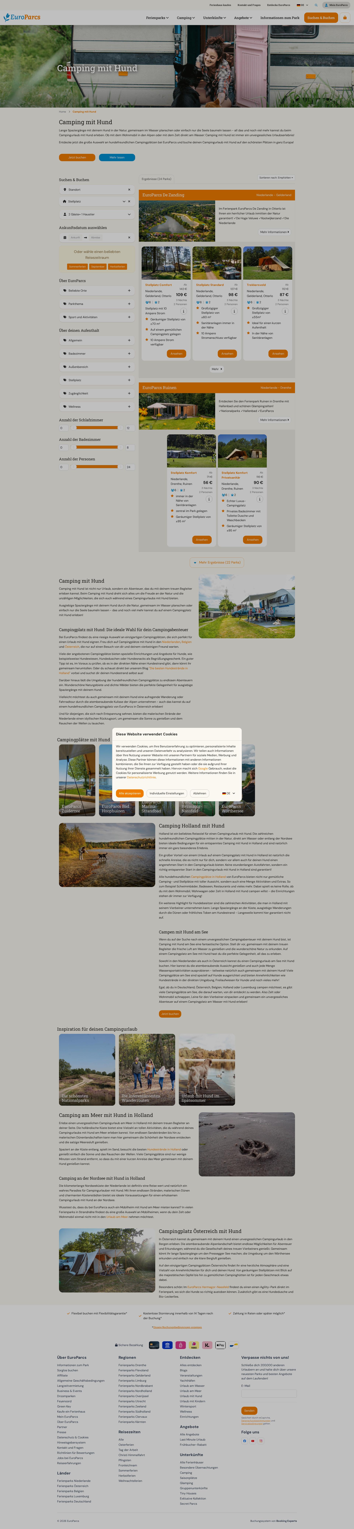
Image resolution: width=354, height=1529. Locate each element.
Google (203, 768)
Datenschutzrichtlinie (141, 777)
